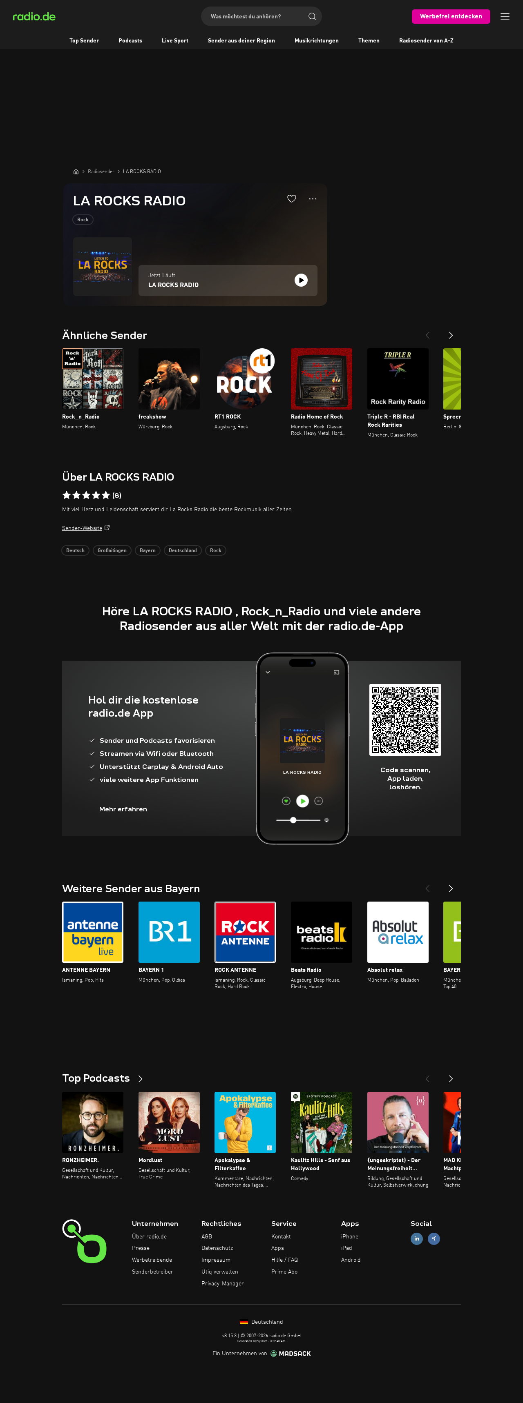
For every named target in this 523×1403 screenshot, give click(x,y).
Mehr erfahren (123, 809)
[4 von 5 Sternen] (96, 495)
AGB (206, 1237)
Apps (277, 1248)
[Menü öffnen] (505, 16)
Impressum (215, 1260)
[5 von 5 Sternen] (106, 495)
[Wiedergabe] (301, 280)
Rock (83, 220)
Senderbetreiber (152, 1272)
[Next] (451, 332)
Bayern (148, 550)
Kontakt (281, 1237)
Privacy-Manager (222, 1284)
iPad (346, 1248)
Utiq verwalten (219, 1272)
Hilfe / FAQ (284, 1260)
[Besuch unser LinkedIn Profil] (416, 1238)
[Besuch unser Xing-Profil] (434, 1238)
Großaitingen (112, 550)
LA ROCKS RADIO (173, 285)
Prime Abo (284, 1272)
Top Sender (84, 41)
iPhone (349, 1237)
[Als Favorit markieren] (291, 198)
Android (351, 1260)
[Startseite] (76, 171)
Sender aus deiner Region (241, 41)
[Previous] (427, 332)
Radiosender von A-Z (426, 41)
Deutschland (183, 550)
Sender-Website (82, 528)
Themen (369, 41)
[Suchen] (312, 16)
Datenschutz (217, 1248)
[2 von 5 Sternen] (76, 495)
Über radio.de (149, 1237)
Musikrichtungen (317, 41)
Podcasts (130, 41)
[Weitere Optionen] (312, 199)
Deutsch (75, 550)
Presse (141, 1248)
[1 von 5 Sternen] (67, 495)
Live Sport (175, 41)
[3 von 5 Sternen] (86, 495)
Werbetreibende (152, 1260)
